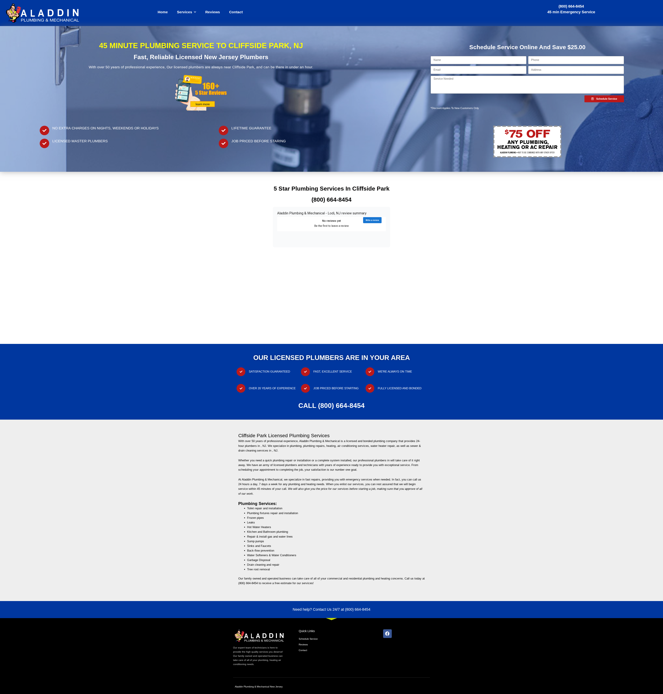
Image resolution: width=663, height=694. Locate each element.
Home (163, 12)
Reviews (212, 12)
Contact (236, 12)
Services (184, 12)
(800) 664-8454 (571, 6)
